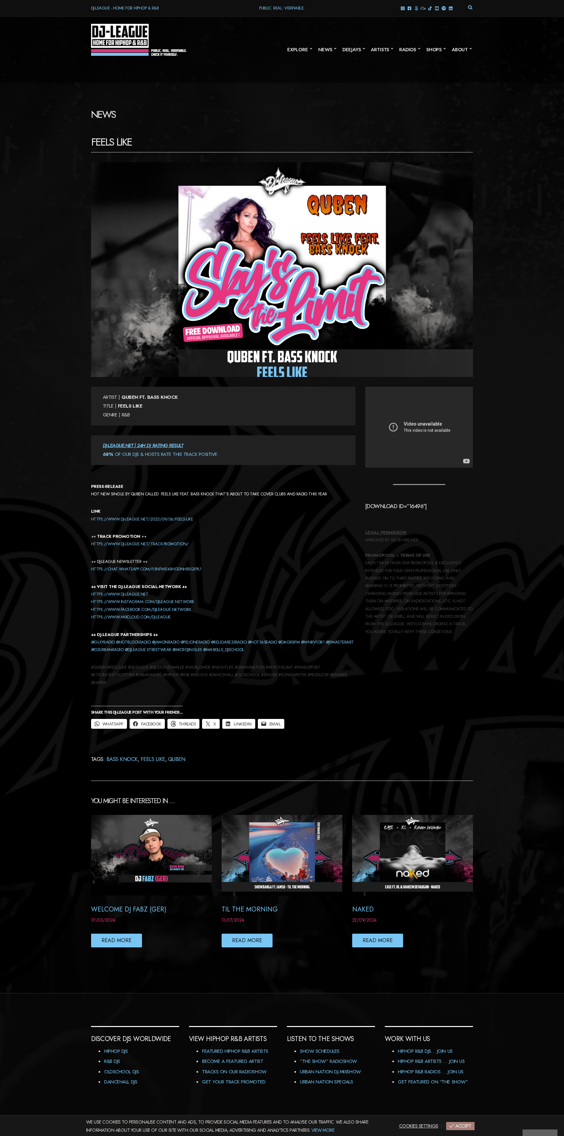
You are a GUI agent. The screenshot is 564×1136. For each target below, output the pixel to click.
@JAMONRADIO (165, 642)
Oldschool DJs (121, 1071)
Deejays (351, 49)
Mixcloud (423, 8)
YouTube (437, 8)
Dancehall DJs (120, 1081)
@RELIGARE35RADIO (229, 642)
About (460, 49)
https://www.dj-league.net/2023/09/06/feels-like (142, 519)
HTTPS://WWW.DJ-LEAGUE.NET (119, 594)
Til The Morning (250, 909)
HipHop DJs (116, 1051)
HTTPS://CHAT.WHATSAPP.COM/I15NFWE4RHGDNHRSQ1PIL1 (146, 569)
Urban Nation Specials (326, 1081)
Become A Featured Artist (232, 1061)
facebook (409, 8)
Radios (407, 49)
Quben (176, 759)
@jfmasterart (340, 642)
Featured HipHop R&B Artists (235, 1051)
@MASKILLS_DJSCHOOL (223, 649)
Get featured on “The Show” (433, 1081)
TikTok (430, 8)
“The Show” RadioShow (328, 1061)
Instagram (402, 8)
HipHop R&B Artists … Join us (431, 1061)
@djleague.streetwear (148, 649)
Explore (297, 49)
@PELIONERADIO (195, 642)
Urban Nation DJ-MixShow (330, 1071)
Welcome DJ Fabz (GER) (128, 909)
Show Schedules (319, 1051)
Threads (416, 8)
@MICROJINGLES (187, 649)
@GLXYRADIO (103, 642)
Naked (363, 909)
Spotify (444, 8)
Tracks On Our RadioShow (234, 1071)
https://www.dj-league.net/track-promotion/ (140, 544)
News (325, 49)
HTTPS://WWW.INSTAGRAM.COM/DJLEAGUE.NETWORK (142, 602)
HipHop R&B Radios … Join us (430, 1071)
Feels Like (153, 759)
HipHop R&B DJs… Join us (425, 1051)
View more (322, 1130)
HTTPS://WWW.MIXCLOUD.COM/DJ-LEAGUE (131, 617)
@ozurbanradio (107, 649)
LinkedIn (450, 8)
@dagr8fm (289, 642)
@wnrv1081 (312, 642)
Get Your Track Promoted (234, 1081)
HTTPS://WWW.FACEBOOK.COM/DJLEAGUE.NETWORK (141, 609)
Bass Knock (122, 759)
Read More (117, 940)
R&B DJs (112, 1061)
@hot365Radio (262, 642)
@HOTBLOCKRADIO (133, 642)
